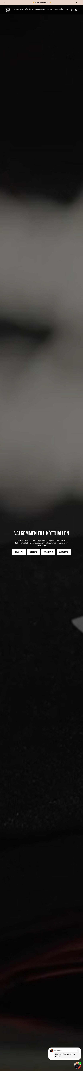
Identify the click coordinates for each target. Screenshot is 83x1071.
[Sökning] (67, 9)
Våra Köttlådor (48, 552)
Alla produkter (63, 552)
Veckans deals (19, 552)
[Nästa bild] (76, 2)
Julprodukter (33, 552)
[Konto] (71, 9)
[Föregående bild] (5, 2)
